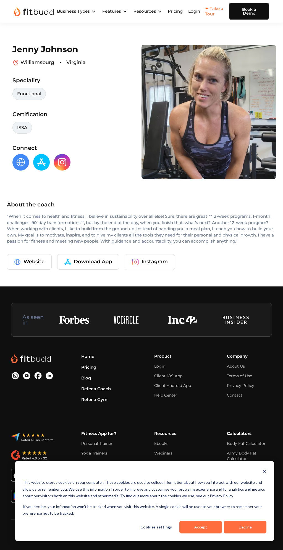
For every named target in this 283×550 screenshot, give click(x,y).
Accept (200, 527)
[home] (34, 11)
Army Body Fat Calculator (241, 456)
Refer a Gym (94, 399)
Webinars (163, 453)
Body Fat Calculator (246, 443)
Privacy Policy (240, 385)
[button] (76, 11)
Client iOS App (168, 375)
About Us (236, 366)
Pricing (175, 11)
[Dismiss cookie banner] (264, 472)
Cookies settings (156, 527)
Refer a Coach (96, 388)
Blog (86, 378)
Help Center (165, 395)
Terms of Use (239, 375)
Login (194, 11)
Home (87, 356)
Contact (234, 395)
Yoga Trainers (94, 453)
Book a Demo (249, 11)
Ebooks (161, 443)
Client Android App (172, 385)
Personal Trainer (96, 443)
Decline (245, 527)
